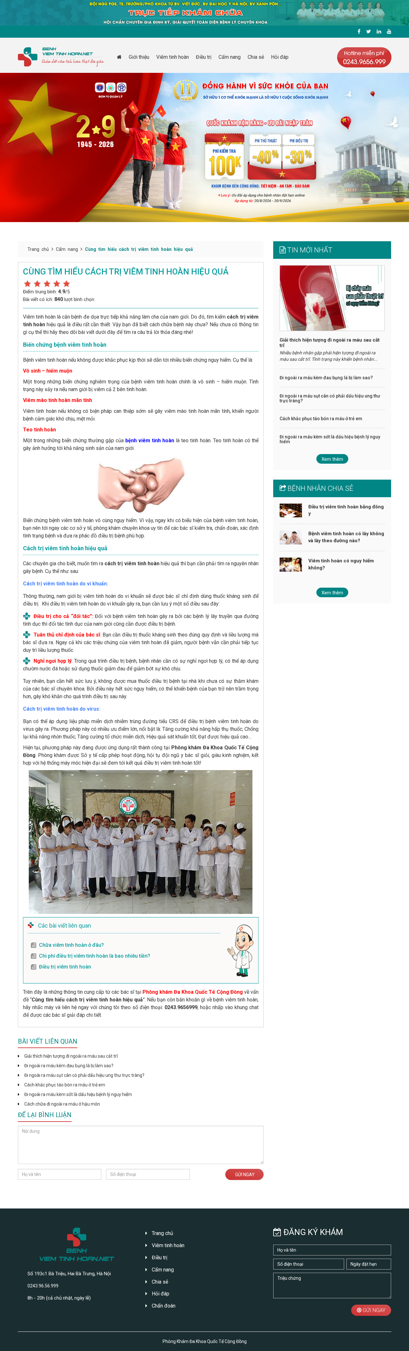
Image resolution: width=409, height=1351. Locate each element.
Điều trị (204, 57)
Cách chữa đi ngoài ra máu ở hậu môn (62, 1104)
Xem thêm (332, 459)
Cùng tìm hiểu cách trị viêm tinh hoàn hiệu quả (139, 249)
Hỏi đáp (280, 57)
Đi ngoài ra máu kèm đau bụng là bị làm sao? (68, 1065)
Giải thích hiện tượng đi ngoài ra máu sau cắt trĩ (71, 1056)
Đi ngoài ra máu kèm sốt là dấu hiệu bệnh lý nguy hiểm (78, 1094)
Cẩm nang (230, 57)
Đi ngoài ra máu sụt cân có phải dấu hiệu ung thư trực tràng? (84, 1075)
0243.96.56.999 (42, 1285)
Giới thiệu (139, 57)
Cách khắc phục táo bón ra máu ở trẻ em (64, 1084)
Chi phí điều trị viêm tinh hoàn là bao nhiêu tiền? (94, 956)
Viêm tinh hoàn (172, 57)
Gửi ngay (244, 1174)
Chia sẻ (256, 57)
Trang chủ (38, 249)
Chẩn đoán (162, 1306)
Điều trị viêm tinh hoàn (65, 967)
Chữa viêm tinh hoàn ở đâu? (71, 945)
